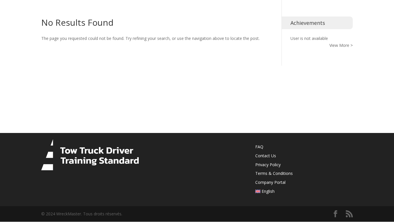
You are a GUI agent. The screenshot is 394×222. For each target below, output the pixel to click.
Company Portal (270, 182)
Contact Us (265, 155)
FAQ (259, 146)
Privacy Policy (268, 164)
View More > (341, 45)
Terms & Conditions (274, 173)
